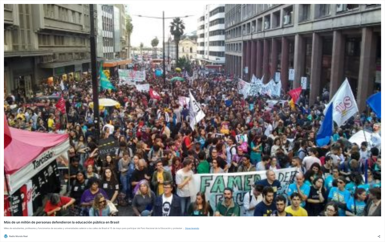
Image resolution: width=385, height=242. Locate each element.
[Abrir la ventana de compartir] (379, 235)
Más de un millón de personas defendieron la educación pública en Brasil (61, 222)
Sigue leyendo (192, 228)
